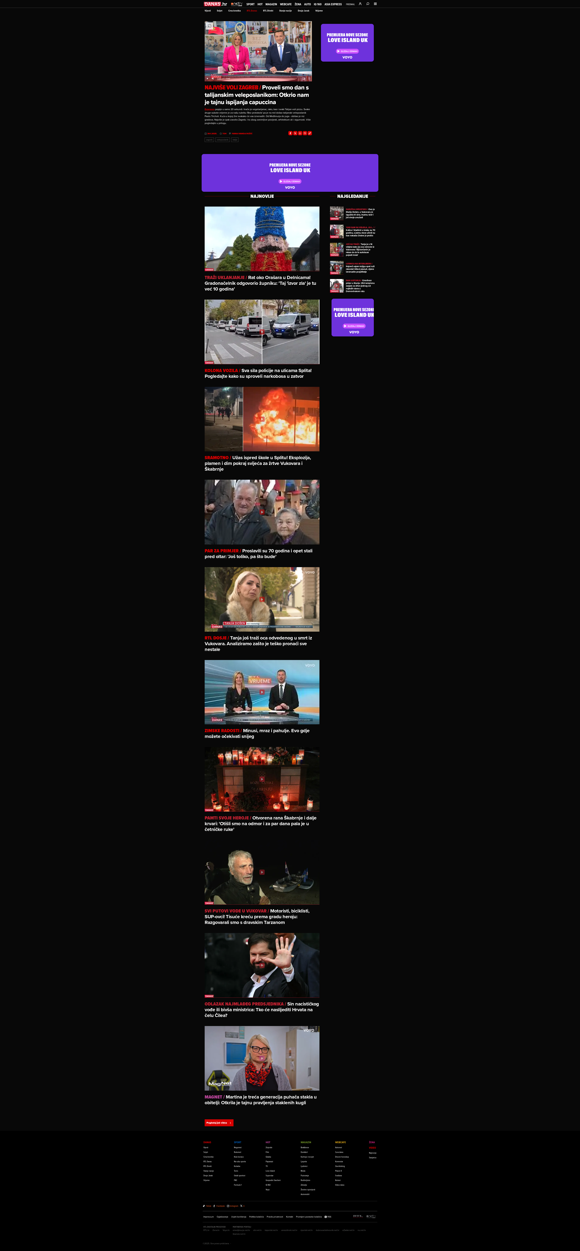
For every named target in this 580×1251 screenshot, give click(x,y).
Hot (260, 4)
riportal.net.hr (306, 1230)
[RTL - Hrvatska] (358, 1217)
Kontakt (289, 1216)
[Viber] (305, 133)
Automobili (305, 1194)
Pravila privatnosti (275, 1216)
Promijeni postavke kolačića (309, 1216)
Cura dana (339, 1152)
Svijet (219, 10)
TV (267, 1166)
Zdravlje (304, 1184)
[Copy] (310, 133)
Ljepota (304, 1161)
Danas (207, 1142)
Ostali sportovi (239, 1175)
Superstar (269, 1175)
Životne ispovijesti (308, 1189)
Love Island (270, 1170)
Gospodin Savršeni (273, 1180)
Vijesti (208, 10)
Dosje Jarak (303, 10)
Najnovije (373, 1152)
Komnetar (339, 1161)
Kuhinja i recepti (307, 1156)
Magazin (271, 4)
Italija (235, 139)
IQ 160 (318, 4)
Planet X (338, 1170)
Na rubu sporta (240, 1161)
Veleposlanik (222, 139)
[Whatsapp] (300, 133)
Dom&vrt (304, 1152)
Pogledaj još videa (216, 1122)
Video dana (339, 1184)
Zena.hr (216, 1230)
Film (267, 1152)
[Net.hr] (371, 1217)
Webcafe (286, 4)
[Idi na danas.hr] (215, 4)
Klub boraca (238, 1156)
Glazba (268, 1156)
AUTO (307, 4)
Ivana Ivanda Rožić (242, 133)
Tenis (236, 1170)
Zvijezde (269, 1147)
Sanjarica (372, 1157)
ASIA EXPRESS (333, 4)
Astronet (338, 1147)
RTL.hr (206, 1230)
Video (372, 1148)
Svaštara (338, 1175)
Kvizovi (338, 1180)
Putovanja (305, 1175)
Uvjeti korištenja (238, 1216)
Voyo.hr (226, 1230)
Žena (298, 4)
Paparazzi (269, 1161)
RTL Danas (252, 10)
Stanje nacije (285, 10)
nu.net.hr (362, 1230)
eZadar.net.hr (348, 1230)
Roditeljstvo (305, 1180)
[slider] (258, 75)
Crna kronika (234, 10)
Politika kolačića (256, 1216)
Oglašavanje (222, 1216)
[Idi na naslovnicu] (236, 7)
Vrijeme (319, 10)
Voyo (268, 1189)
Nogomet (238, 1147)
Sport (250, 4)
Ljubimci (304, 1166)
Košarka (237, 1166)
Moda (303, 1170)
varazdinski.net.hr (289, 1230)
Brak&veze (305, 1147)
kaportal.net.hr (271, 1230)
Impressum (208, 1216)
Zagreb (209, 139)
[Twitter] (295, 133)
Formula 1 (238, 1184)
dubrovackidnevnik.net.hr (327, 1230)
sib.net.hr (257, 1230)
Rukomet (237, 1152)
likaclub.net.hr (239, 1233)
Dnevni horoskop (342, 1156)
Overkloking (340, 1166)
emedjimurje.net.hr (241, 1230)
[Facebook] (290, 133)
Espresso (210, 109)
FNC (235, 1180)
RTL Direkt (268, 10)
